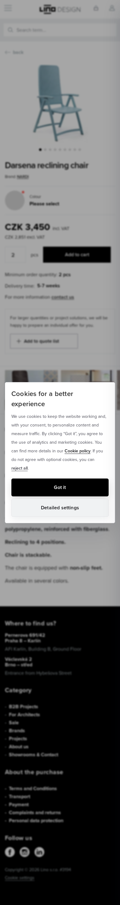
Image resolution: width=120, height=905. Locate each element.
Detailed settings (60, 507)
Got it (60, 487)
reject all (19, 468)
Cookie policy (77, 451)
